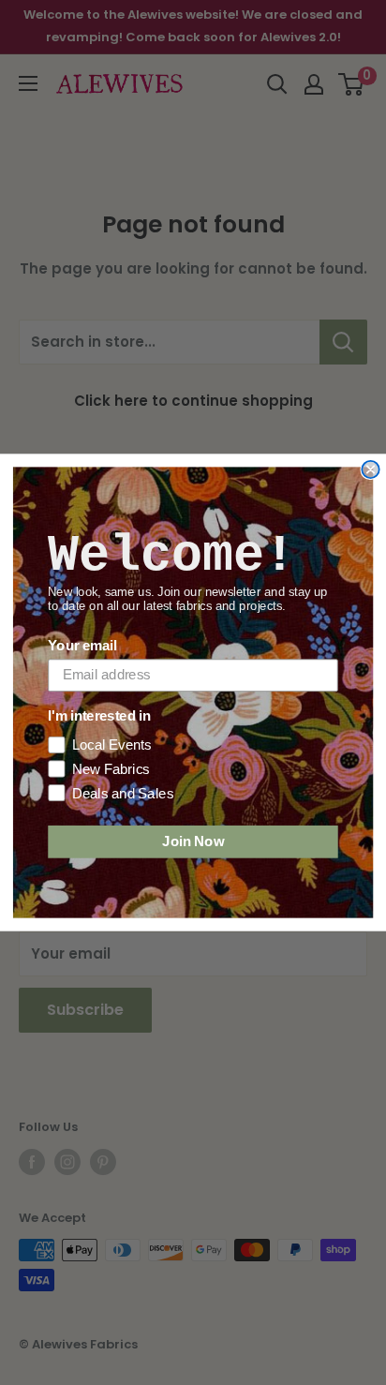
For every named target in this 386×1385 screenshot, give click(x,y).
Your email (82, 645)
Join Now (192, 841)
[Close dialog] (370, 469)
